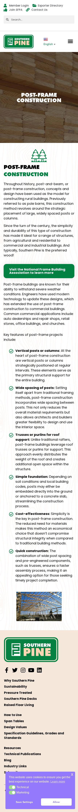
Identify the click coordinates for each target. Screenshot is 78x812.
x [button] (72, 774)
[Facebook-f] (6, 670)
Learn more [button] (57, 781)
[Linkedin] (39, 670)
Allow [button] (56, 802)
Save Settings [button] (24, 802)
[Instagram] (23, 670)
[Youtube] (31, 670)
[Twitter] (15, 670)
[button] (70, 41)
